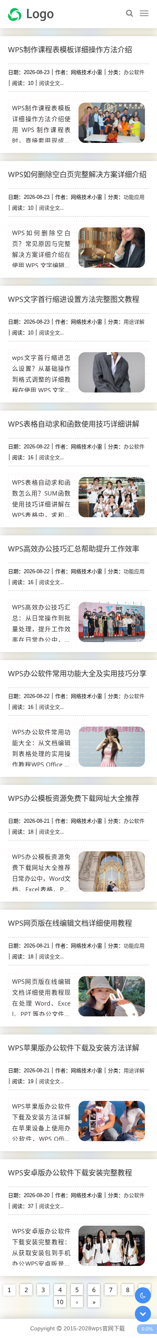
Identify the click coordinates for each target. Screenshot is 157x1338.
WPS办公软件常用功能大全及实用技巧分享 (77, 673)
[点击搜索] (129, 13)
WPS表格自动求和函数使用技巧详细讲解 (73, 424)
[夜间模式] (143, 1295)
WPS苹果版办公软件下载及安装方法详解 (73, 1048)
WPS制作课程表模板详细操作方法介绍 (70, 49)
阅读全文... (51, 83)
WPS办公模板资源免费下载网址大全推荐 (73, 798)
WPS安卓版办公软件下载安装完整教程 (70, 1172)
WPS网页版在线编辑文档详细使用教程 (70, 923)
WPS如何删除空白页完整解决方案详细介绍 (77, 174)
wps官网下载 (108, 1328)
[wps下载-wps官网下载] (33, 13)
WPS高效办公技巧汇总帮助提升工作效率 (73, 548)
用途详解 (134, 321)
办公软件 (134, 72)
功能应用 (134, 196)
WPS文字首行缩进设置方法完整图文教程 (73, 299)
